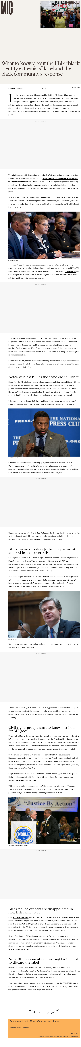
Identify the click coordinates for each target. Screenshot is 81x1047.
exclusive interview (20, 917)
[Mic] (7, 8)
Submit (74, 1033)
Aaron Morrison (16, 88)
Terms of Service (66, 1036)
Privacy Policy (75, 1036)
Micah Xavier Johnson (31, 185)
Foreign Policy (48, 175)
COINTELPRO (70, 271)
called (39, 392)
